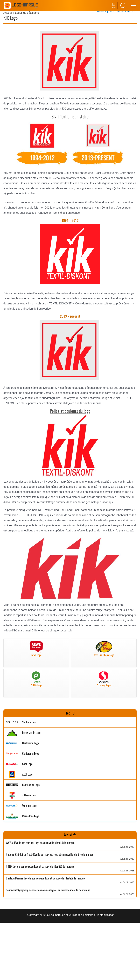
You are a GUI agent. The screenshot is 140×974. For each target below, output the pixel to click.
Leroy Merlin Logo (31, 733)
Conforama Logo (30, 753)
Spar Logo (27, 764)
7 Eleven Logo (29, 795)
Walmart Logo (29, 806)
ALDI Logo (27, 774)
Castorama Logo (30, 743)
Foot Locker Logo (31, 785)
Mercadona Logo (30, 816)
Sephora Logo (29, 722)
